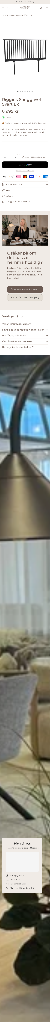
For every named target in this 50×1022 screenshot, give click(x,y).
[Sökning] (8, 8)
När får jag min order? (15, 335)
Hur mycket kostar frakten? (18, 347)
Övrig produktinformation (18, 202)
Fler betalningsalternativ (25, 171)
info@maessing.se (18, 884)
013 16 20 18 (15, 880)
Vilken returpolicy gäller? (16, 324)
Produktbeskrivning (15, 184)
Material (9, 196)
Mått (8, 190)
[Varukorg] (47, 8)
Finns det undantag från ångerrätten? (24, 329)
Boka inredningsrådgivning (25, 289)
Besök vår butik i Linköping (25, 297)
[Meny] (3, 8)
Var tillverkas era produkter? (18, 341)
